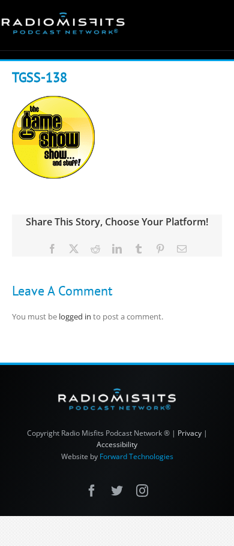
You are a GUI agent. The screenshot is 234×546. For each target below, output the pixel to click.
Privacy (190, 433)
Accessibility (117, 444)
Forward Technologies (136, 456)
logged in (75, 316)
